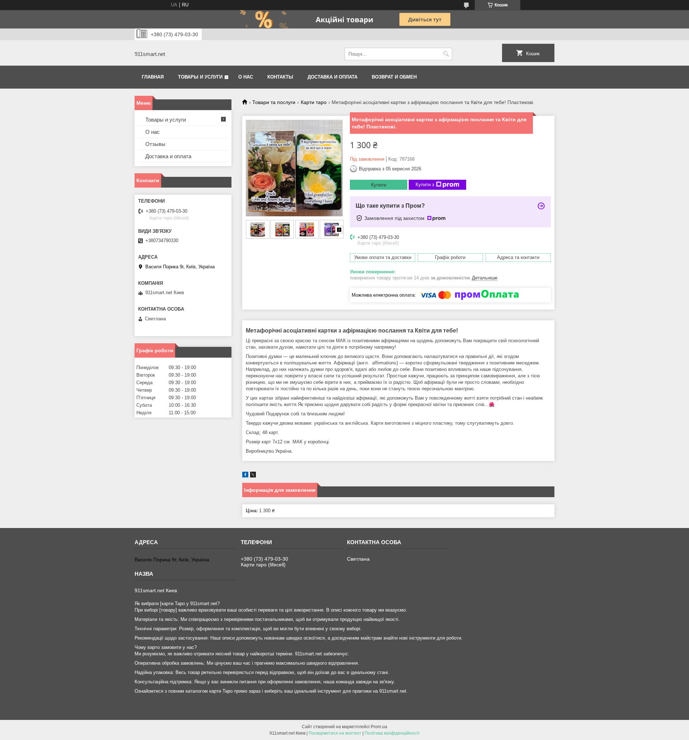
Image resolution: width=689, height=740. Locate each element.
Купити (378, 185)
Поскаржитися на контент (335, 733)
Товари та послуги (273, 102)
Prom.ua (379, 726)
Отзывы (155, 144)
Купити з (425, 184)
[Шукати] (446, 54)
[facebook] (245, 476)
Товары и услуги (200, 77)
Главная (153, 77)
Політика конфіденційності (392, 733)
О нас (245, 77)
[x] (253, 476)
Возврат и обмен (394, 77)
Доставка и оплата (332, 77)
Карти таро (314, 102)
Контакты (280, 77)
